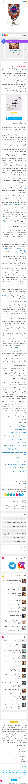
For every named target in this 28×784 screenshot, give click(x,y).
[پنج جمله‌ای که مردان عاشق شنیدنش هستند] (14, 44)
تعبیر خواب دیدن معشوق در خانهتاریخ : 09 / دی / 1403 (12, 651)
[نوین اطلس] (14, 15)
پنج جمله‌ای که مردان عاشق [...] (15, 50)
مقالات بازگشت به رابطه (19, 123)
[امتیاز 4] (15, 112)
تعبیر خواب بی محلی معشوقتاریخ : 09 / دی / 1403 (14, 645)
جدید (23, 640)
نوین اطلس (4, 2)
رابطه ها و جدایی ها (21, 481)
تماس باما (22, 756)
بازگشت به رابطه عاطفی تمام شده (12, 163)
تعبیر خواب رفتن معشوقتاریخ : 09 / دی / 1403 (15, 657)
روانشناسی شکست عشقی (19, 541)
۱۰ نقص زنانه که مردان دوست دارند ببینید (15, 519)
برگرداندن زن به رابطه (8, 487)
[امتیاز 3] (14, 112)
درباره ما (23, 761)
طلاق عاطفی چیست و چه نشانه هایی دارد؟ (15, 522)
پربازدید (14, 640)
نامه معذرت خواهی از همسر (19, 538)
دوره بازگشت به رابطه (21, 491)
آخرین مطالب (21, 751)
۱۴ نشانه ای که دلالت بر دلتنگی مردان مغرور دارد (14, 534)
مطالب (23, 754)
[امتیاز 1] (11, 112)
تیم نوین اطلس (15, 502)
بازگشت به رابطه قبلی (20, 487)
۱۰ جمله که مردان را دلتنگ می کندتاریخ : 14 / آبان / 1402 (12, 622)
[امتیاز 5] (16, 112)
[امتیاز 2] (12, 112)
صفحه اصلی (22, 749)
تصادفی (5, 640)
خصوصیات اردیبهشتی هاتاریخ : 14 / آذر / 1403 (14, 670)
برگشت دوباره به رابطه (8, 489)
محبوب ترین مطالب (20, 759)
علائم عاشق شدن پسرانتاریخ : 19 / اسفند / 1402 (15, 616)
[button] (3, 41)
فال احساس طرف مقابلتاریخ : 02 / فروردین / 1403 (14, 588)
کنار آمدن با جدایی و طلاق (19, 526)
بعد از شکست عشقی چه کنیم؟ (18, 530)
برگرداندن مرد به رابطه (20, 489)
